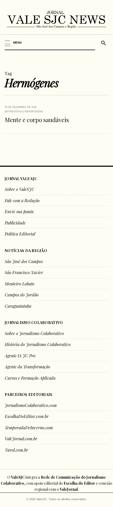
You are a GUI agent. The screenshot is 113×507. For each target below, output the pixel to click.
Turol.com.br (16, 450)
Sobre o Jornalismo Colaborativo (34, 333)
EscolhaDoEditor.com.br (27, 416)
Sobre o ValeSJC (19, 189)
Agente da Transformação (27, 366)
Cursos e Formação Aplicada (30, 378)
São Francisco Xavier (24, 272)
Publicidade (15, 223)
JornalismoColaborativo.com (31, 405)
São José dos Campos (24, 261)
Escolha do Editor (79, 483)
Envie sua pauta (19, 211)
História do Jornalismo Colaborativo (38, 344)
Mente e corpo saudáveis (37, 120)
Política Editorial (20, 234)
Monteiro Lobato (19, 283)
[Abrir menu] (50, 42)
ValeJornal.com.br (21, 438)
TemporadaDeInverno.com (29, 427)
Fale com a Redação (22, 200)
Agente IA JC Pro (20, 355)
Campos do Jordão (22, 294)
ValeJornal (69, 489)
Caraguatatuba (18, 306)
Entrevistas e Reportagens (24, 111)
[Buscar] (102, 42)
